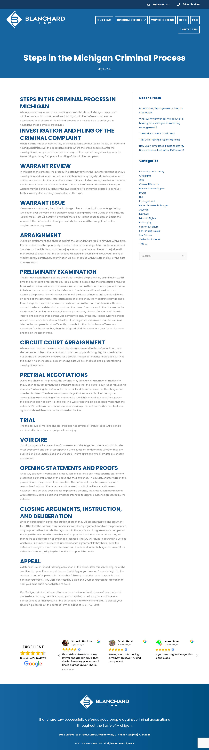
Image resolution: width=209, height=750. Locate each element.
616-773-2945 (191, 4)
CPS (141, 180)
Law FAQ (144, 214)
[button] (196, 655)
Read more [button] (68, 669)
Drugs (142, 192)
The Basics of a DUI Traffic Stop (157, 133)
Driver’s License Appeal (152, 188)
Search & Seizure (149, 226)
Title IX (143, 243)
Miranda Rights (147, 218)
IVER (131, 743)
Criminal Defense (149, 184)
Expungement (147, 201)
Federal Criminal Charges (153, 205)
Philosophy (145, 222)
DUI (141, 197)
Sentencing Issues (149, 231)
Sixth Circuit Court (149, 239)
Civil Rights (145, 175)
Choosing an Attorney (151, 171)
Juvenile (144, 209)
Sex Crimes (145, 235)
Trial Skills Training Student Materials (159, 139)
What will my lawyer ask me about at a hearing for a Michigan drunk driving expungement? (161, 123)
